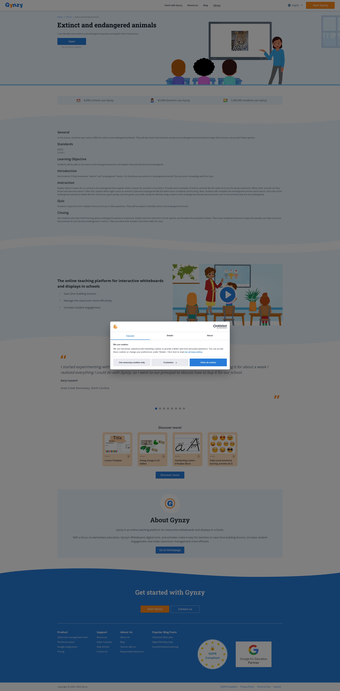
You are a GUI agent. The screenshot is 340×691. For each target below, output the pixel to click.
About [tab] (210, 335)
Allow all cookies (208, 362)
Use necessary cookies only (132, 362)
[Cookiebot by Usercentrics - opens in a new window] (215, 327)
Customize (168, 362)
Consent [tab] (130, 336)
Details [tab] (170, 335)
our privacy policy (193, 352)
